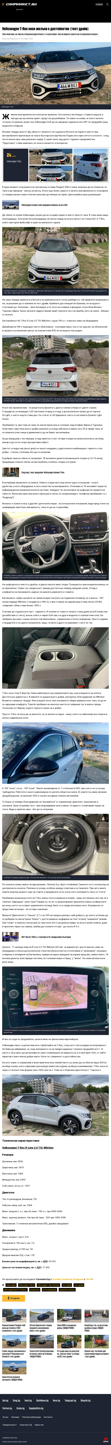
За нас (5, 1417)
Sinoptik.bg (85, 1400)
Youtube (56, 1279)
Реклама (15, 1417)
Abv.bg (5, 1400)
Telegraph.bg (70, 1400)
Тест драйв (66, 1285)
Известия (39, 1425)
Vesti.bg (28, 1400)
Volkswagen (11, 1285)
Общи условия (22, 1442)
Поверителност (9, 1425)
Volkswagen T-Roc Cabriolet (49, 1285)
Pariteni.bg (7, 1408)
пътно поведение (49, 1289)
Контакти (48, 1417)
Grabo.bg (20, 1408)
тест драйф (79, 1285)
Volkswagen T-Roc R (27, 1285)
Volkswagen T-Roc (14, 161)
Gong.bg (16, 1400)
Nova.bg (56, 1400)
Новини (99, 4)
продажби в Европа (67, 1289)
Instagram (78, 1279)
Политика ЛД (26, 1425)
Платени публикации (31, 1417)
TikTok (89, 1279)
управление (35, 1289)
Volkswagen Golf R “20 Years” (15, 1289)
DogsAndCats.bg (36, 1408)
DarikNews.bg (42, 1400)
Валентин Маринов (10, 39)
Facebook (67, 1279)
